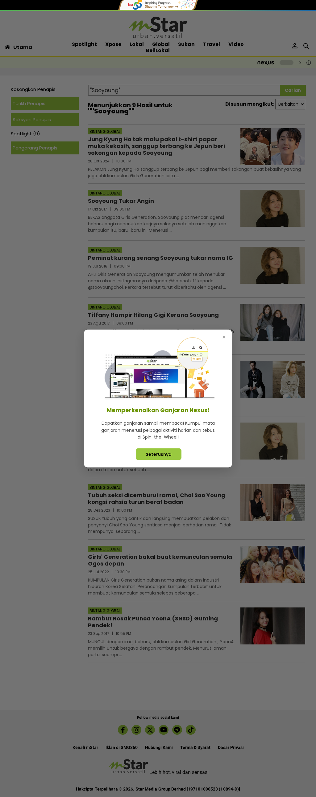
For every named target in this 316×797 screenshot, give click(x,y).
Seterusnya (159, 454)
